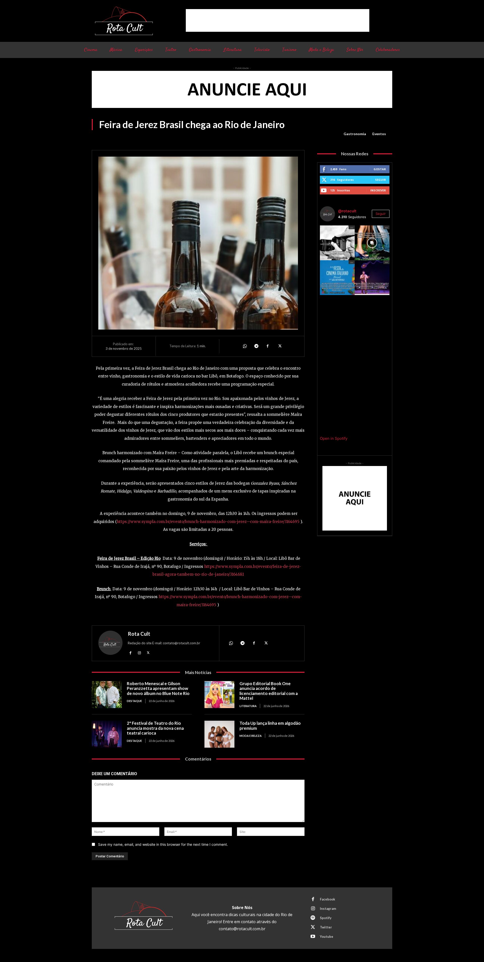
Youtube (326, 937)
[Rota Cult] (110, 644)
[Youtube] (312, 936)
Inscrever (378, 190)
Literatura (248, 706)
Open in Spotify (333, 438)
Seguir (380, 180)
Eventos (379, 134)
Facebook (327, 899)
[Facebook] (268, 346)
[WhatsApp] (244, 346)
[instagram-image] (337, 242)
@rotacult (347, 211)
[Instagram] (139, 652)
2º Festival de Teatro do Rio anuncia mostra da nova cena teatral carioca (155, 728)
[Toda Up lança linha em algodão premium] (219, 734)
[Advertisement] (277, 20)
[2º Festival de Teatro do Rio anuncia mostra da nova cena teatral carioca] (107, 734)
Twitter (326, 927)
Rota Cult (139, 634)
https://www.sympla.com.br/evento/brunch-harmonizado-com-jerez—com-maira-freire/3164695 (208, 521)
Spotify (325, 918)
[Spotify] (312, 918)
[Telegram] (256, 346)
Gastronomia (355, 134)
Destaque (134, 701)
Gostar (380, 169)
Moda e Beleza (250, 735)
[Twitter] (279, 346)
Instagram (328, 909)
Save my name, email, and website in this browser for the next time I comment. (163, 844)
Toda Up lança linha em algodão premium (270, 725)
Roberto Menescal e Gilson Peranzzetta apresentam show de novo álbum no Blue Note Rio (158, 688)
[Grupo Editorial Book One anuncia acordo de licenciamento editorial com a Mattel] (219, 694)
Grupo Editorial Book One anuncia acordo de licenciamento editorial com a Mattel (268, 691)
